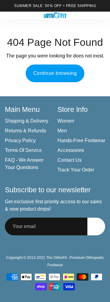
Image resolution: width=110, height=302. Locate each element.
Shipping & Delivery (26, 120)
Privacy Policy (20, 140)
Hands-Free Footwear (81, 140)
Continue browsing (55, 73)
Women (65, 120)
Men (62, 130)
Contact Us (69, 160)
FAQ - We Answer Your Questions (24, 163)
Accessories (70, 150)
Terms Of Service (23, 150)
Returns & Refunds (25, 130)
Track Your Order (75, 169)
